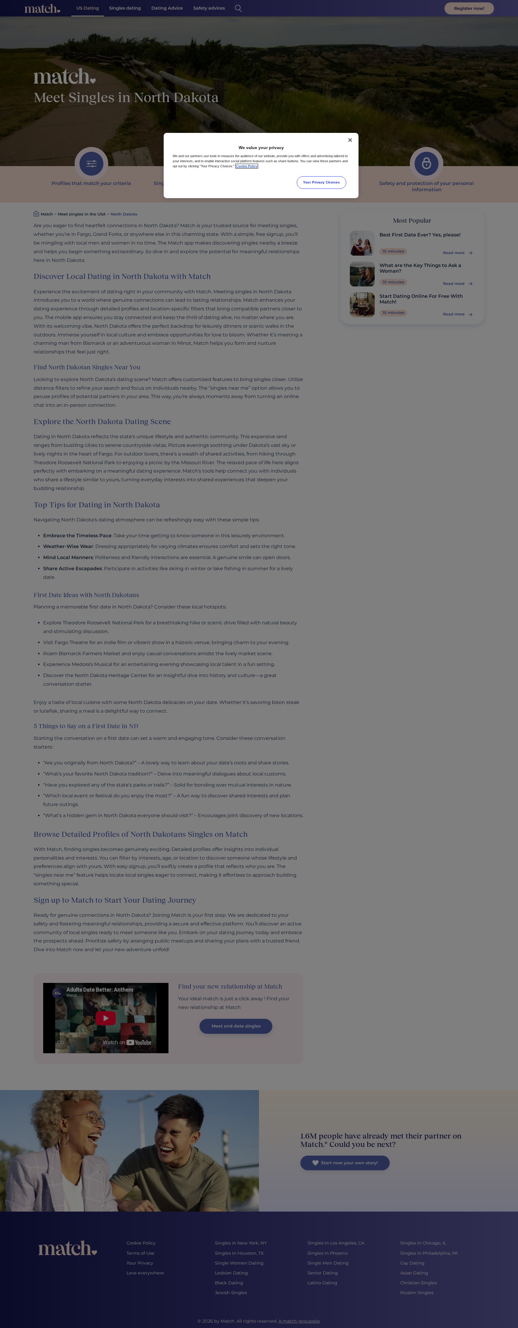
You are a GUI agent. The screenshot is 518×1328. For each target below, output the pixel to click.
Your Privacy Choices (321, 182)
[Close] (350, 140)
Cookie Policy (247, 166)
